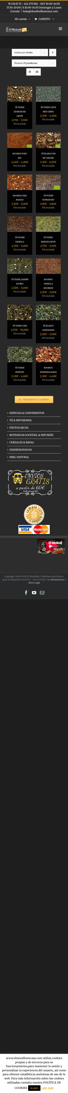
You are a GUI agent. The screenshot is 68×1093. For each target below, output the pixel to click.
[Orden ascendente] (52, 52)
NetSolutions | (58, 579)
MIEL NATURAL (19, 457)
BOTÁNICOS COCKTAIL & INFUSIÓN (31, 435)
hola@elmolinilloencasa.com (40, 11)
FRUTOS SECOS (18, 427)
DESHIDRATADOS (20, 449)
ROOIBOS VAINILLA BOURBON (48, 283)
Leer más (47, 1088)
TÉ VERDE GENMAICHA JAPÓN (20, 111)
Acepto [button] (34, 1088)
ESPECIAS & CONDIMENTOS (26, 413)
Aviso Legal (34, 582)
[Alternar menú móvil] (61, 29)
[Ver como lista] (37, 71)
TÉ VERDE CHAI (20, 325)
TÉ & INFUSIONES (20, 420)
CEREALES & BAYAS (21, 442)
